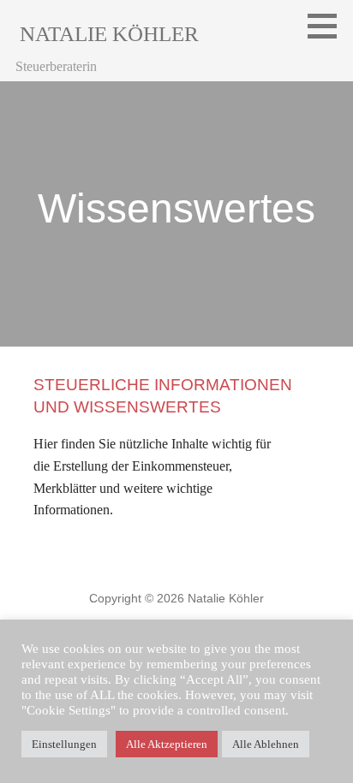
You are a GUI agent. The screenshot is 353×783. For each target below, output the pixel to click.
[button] (328, 25)
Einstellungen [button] (64, 744)
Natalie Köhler (109, 33)
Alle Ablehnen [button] (265, 744)
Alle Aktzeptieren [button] (166, 744)
